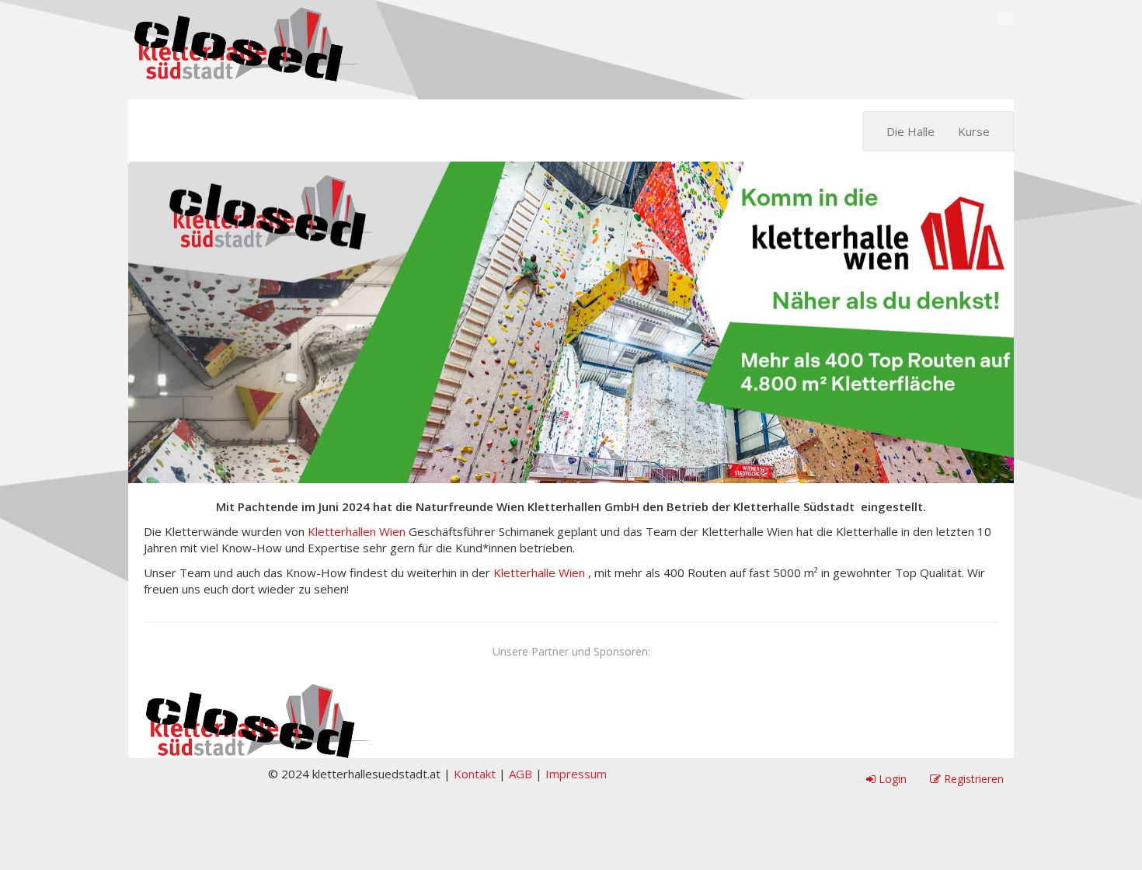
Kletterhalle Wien (539, 572)
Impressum (576, 773)
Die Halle (910, 131)
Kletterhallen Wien (357, 531)
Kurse (974, 131)
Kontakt (475, 773)
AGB (520, 773)
